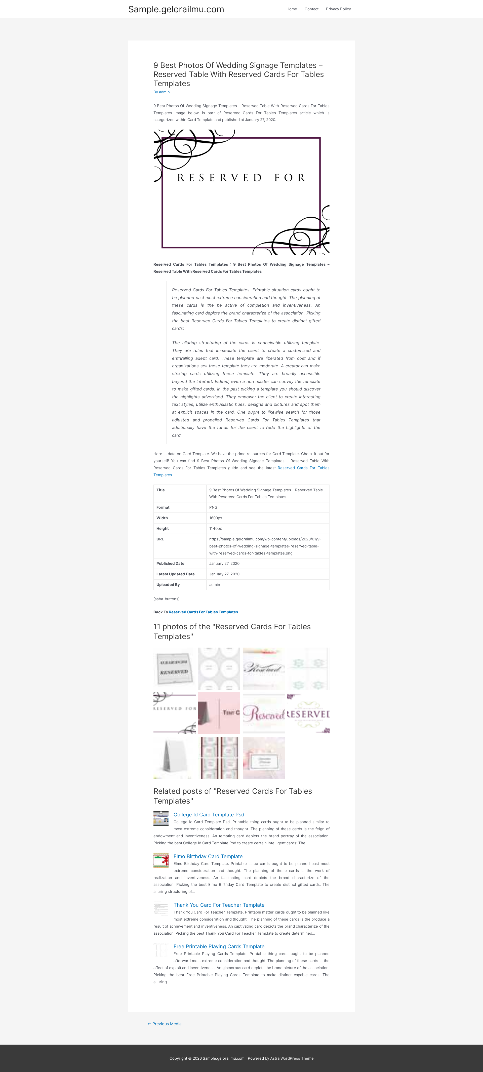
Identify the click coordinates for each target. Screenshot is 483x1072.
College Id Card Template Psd (209, 815)
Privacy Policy (338, 9)
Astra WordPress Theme (292, 1058)
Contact (311, 9)
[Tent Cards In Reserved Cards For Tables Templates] (219, 758)
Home (292, 9)
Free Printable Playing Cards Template (219, 946)
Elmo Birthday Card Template (208, 856)
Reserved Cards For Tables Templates (203, 612)
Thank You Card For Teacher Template (219, 905)
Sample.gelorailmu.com (176, 9)
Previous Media (164, 1023)
